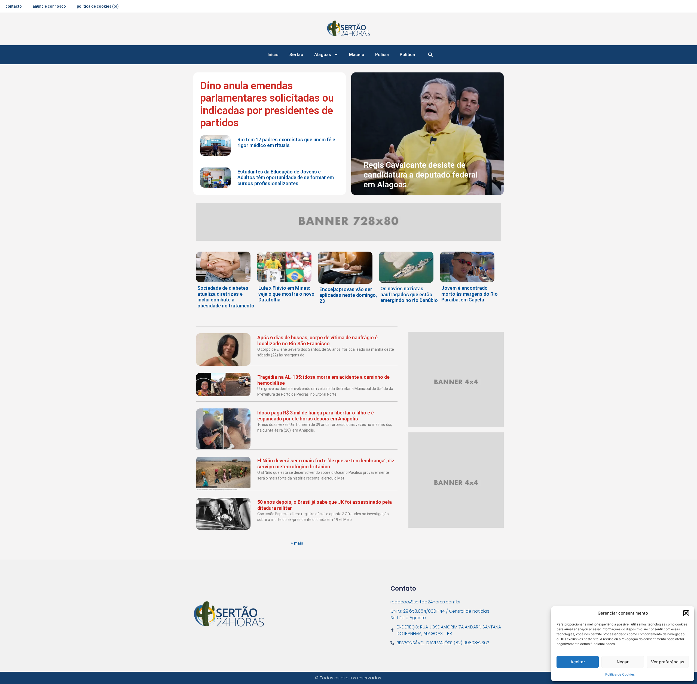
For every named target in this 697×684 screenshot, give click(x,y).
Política (407, 54)
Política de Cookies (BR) (98, 6)
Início (273, 54)
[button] (686, 613)
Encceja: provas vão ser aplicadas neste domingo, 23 (348, 295)
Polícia (382, 54)
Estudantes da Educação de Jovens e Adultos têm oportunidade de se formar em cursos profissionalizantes (285, 177)
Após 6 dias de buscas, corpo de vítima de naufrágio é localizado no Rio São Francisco (317, 340)
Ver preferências (667, 661)
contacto (13, 6)
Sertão (296, 54)
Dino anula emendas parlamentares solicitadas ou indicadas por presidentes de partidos (267, 104)
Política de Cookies (620, 674)
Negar (623, 661)
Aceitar (577, 661)
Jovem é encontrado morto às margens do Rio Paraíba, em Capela (469, 294)
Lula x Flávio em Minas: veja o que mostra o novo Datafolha (286, 294)
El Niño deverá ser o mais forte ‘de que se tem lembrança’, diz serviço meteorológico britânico (326, 463)
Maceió (356, 54)
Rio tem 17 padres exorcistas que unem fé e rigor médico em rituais (286, 142)
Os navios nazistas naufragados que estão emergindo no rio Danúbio (409, 294)
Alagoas (322, 54)
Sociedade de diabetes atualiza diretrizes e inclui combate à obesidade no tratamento (225, 297)
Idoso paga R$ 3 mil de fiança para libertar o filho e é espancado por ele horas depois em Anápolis (315, 416)
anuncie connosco (49, 6)
